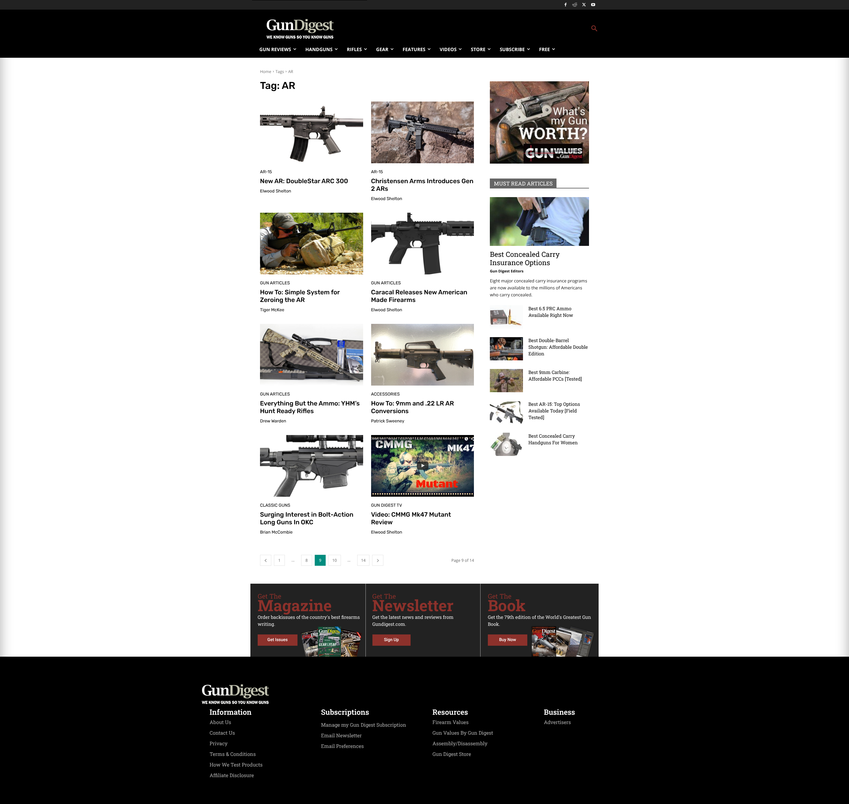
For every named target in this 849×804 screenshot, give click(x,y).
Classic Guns (275, 505)
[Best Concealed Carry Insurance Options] (539, 221)
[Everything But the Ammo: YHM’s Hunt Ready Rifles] (311, 355)
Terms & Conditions (233, 754)
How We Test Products (236, 765)
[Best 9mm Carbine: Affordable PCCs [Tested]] (506, 380)
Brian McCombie (276, 532)
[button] (478, 29)
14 (363, 560)
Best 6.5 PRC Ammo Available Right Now (550, 311)
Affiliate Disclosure (232, 775)
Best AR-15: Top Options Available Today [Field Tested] (554, 410)
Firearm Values (450, 722)
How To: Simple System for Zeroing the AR (300, 296)
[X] (584, 5)
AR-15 (266, 172)
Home (265, 71)
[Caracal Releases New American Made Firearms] (422, 243)
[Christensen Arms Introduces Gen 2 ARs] (422, 132)
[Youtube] (593, 5)
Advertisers (557, 722)
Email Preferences (342, 746)
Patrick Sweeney (387, 421)
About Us (220, 722)
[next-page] (377, 560)
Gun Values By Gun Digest (462, 733)
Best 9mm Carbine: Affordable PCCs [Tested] (555, 375)
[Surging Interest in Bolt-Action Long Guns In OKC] (311, 466)
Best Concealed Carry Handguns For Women (553, 439)
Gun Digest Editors (506, 271)
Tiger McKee (272, 310)
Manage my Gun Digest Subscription (363, 725)
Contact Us (222, 733)
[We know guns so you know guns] (300, 29)
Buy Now (507, 639)
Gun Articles (275, 283)
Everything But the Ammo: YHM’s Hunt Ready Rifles (310, 407)
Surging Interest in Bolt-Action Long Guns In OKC (307, 518)
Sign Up (391, 639)
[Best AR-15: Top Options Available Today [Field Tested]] (506, 412)
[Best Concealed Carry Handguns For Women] (506, 444)
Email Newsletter (341, 735)
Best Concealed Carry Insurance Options (524, 258)
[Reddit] (575, 5)
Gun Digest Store (451, 754)
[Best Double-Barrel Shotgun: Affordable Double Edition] (506, 348)
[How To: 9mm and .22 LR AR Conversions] (422, 355)
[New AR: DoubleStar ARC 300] (311, 132)
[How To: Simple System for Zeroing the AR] (311, 243)
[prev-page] (265, 560)
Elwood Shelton (275, 191)
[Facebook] (565, 5)
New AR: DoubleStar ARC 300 (304, 181)
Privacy (219, 743)
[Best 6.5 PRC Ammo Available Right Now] (506, 317)
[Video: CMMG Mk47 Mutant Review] (422, 466)
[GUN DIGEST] (424, 694)
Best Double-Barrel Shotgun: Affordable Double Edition (558, 347)
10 (334, 560)
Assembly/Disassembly (460, 743)
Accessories (385, 394)
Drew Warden (273, 421)
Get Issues (277, 639)
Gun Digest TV (386, 505)
